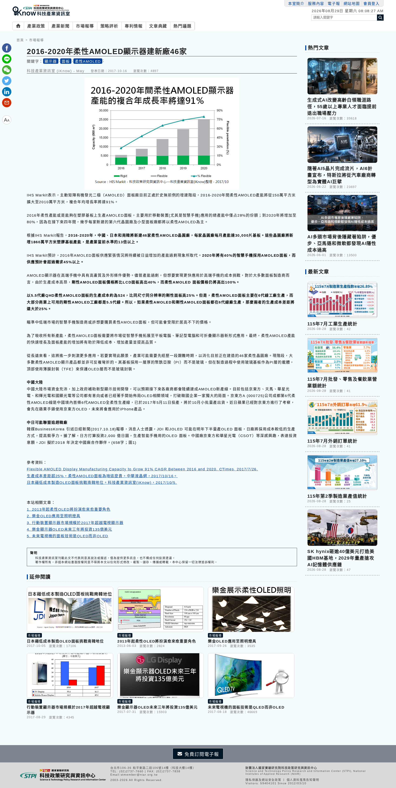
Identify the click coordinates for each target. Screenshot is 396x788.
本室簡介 (296, 4)
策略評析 (109, 26)
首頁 (20, 40)
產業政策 (36, 26)
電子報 (334, 4)
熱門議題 (182, 26)
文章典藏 (158, 26)
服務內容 (316, 4)
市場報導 (85, 26)
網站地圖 (352, 4)
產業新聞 (61, 26)
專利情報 (134, 26)
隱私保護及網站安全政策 (263, 779)
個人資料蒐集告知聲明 (303, 779)
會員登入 (371, 4)
